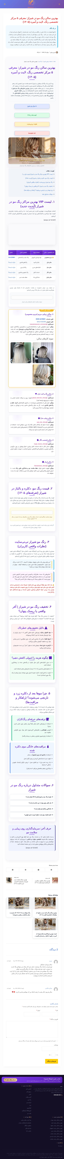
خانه (55, 61)
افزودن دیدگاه (54, 1019)
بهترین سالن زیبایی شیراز (56, 1133)
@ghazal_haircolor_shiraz (39, 398)
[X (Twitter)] (38, 870)
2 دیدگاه (38, 52)
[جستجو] (59, 4)
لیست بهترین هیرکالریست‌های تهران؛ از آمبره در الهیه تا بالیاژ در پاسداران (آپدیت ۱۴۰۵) (46, 935)
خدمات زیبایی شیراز (48, 61)
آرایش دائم (28, 1089)
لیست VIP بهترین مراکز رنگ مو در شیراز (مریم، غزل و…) (37, 174)
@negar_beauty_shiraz (41, 444)
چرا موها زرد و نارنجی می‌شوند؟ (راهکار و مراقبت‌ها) (38, 190)
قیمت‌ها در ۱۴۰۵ (32, 115)
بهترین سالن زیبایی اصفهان (56, 1128)
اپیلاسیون (29, 1108)
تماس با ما (28, 1131)
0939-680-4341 (57, 1095)
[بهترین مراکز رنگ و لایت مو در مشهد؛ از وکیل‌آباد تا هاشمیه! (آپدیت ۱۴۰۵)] (45, 903)
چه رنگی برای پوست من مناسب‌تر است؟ (40, 803)
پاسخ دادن (9, 960)
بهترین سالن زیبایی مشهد (56, 1125)
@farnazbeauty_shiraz (41, 466)
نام (57, 1010)
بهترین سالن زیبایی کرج (57, 1122)
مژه (30, 1105)
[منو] (5, 4)
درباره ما (60, 1145)
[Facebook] (51, 870)
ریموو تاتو (29, 1091)
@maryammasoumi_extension (39, 324)
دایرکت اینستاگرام (11, 262)
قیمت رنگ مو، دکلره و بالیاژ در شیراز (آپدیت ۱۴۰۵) (39, 178)
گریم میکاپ (28, 1097)
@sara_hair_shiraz (42, 422)
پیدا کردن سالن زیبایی (26, 1120)
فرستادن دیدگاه (51, 1061)
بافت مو (29, 1113)
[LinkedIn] (12, 870)
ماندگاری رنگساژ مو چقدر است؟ (42, 809)
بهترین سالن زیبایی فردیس (56, 1136)
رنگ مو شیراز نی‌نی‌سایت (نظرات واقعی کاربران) (40, 182)
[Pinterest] (25, 870)
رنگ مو (40, 61)
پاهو (61, 1086)
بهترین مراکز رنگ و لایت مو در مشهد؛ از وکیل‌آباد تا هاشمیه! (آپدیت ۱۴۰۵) (46, 914)
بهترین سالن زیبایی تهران (56, 1120)
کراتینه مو (29, 1102)
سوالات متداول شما (47, 194)
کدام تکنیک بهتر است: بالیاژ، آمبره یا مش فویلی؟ (38, 815)
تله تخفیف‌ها (32, 133)
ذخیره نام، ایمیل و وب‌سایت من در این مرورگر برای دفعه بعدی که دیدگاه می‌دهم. (37, 1041)
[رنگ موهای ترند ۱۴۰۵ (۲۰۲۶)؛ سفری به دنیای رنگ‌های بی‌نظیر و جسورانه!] (18, 903)
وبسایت (56, 1045)
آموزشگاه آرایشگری (26, 1110)
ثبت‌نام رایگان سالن (11, 1080)
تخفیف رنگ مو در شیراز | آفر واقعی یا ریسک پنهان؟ (38, 186)
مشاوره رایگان (27, 1125)
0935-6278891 (11, 257)
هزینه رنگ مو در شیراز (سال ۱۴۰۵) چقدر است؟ (38, 797)
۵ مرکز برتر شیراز (32, 106)
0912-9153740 (41, 322)
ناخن (30, 1094)
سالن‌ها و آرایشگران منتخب (24, 1122)
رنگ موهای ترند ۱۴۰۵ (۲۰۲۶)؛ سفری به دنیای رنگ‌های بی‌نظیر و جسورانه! (20, 914)
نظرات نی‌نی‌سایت (32, 124)
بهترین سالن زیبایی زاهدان (56, 1139)
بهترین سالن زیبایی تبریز (56, 1131)
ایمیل (38, 1010)
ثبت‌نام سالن (28, 1128)
